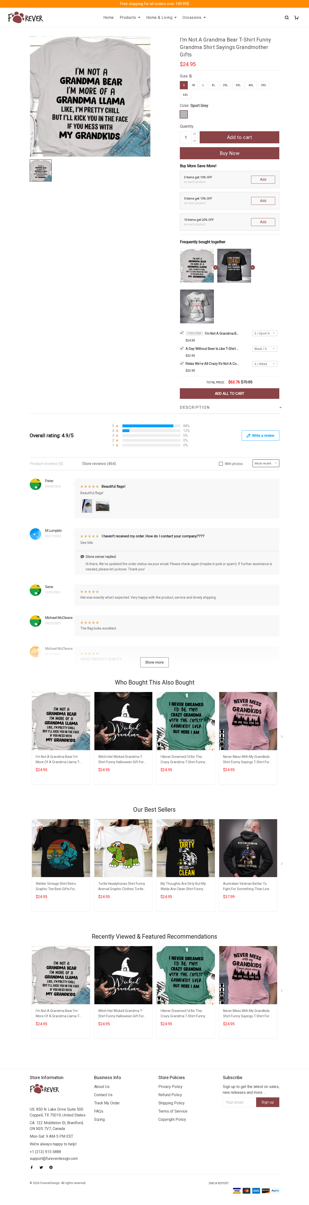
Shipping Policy (171, 1103)
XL (213, 85)
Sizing (99, 1119)
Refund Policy (170, 1095)
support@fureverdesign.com (54, 1158)
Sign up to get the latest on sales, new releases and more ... (251, 1089)
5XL (263, 85)
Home (108, 17)
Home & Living (159, 17)
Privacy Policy (170, 1086)
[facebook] (33, 1167)
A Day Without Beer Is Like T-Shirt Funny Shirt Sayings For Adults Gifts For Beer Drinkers (212, 349)
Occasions (192, 17)
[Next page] (282, 737)
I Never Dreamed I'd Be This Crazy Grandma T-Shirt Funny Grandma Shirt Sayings (183, 760)
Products (128, 17)
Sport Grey (199, 105)
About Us (102, 1086)
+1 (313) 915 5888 (45, 1152)
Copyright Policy (172, 1119)
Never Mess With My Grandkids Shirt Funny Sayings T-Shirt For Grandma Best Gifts (246, 760)
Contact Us (103, 1095)
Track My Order (107, 1103)
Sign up (268, 1102)
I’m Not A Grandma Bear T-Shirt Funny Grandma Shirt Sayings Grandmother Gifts (222, 333)
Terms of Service (172, 1111)
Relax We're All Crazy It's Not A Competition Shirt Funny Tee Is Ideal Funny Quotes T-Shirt (212, 364)
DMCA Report (219, 1183)
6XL (185, 95)
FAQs (98, 1111)
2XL (225, 85)
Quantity (187, 126)
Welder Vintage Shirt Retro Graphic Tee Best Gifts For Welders (56, 887)
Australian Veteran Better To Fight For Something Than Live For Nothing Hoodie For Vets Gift (247, 887)
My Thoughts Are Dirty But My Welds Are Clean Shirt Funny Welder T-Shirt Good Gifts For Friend (183, 887)
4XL (250, 85)
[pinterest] (52, 1167)
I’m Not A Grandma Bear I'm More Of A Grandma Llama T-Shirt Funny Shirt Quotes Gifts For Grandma (58, 760)
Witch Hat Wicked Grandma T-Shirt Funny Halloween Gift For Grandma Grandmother (121, 760)
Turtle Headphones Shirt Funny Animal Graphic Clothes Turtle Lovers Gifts (121, 887)
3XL (238, 85)
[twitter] (42, 1167)
